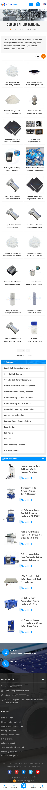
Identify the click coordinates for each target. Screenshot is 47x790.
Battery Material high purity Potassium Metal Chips (12, 169)
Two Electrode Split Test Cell (12, 747)
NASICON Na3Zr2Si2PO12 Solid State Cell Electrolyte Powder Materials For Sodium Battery (34, 340)
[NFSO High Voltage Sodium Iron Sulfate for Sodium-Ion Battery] (12, 185)
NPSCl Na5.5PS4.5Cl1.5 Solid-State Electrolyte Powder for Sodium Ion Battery (12, 340)
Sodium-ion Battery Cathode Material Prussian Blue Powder (34, 311)
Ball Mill (7, 439)
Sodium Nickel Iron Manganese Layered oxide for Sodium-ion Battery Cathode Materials (34, 226)
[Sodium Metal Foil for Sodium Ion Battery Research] (12, 270)
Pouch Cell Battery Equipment (17, 368)
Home (14, 29)
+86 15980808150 (22, 695)
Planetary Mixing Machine (11, 752)
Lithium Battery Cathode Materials (18, 397)
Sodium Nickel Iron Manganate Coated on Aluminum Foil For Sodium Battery (34, 197)
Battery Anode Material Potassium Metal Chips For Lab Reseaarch (35, 169)
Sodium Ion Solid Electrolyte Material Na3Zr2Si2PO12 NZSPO (34, 112)
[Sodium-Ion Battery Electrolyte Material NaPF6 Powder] (35, 242)
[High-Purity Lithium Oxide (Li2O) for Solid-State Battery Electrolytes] (12, 71)
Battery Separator (8, 730)
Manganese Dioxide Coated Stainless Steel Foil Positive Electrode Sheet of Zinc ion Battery (12, 140)
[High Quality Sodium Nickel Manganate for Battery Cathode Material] (35, 71)
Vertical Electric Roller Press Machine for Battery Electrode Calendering (31, 557)
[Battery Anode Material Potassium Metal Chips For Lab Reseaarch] (35, 156)
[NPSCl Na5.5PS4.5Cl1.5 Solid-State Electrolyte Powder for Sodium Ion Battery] (12, 328)
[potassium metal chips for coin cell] (35, 128)
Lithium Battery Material (11, 722)
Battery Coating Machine (11, 735)
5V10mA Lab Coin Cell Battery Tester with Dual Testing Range (31, 579)
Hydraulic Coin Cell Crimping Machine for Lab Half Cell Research (32, 491)
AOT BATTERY (27, 777)
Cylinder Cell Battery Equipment (17, 380)
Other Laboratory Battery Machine (18, 392)
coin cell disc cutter (9, 743)
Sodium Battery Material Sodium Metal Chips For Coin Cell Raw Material (34, 283)
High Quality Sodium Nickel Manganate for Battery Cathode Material (34, 83)
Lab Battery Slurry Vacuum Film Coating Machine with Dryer (30, 601)
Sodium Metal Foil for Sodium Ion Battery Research (12, 283)
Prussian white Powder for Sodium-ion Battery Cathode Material (12, 254)
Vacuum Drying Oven (9, 756)
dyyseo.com (35, 766)
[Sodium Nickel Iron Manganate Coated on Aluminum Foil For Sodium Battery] (35, 185)
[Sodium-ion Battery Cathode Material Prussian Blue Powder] (35, 299)
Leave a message (23, 785)
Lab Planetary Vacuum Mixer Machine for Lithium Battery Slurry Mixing (31, 623)
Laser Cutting (10, 427)
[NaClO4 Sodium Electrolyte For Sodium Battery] (12, 299)
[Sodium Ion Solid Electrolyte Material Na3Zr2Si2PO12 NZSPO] (35, 99)
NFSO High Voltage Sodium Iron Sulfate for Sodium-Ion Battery (12, 197)
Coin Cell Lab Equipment (14, 374)
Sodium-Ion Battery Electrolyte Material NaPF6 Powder (34, 254)
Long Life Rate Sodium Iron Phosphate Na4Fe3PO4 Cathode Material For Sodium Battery (12, 226)
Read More (11, 347)
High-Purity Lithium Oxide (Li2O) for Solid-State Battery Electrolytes (12, 83)
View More (25, 478)
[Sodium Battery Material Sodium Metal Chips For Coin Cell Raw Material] (35, 270)
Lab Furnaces (10, 433)
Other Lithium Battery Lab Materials (19, 409)
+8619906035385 (29, 654)
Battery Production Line (14, 415)
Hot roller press (7, 739)
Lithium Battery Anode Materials (17, 403)
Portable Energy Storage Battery (17, 421)
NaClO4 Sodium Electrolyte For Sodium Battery (12, 311)
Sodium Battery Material (14, 445)
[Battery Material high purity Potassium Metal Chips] (12, 156)
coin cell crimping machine (12, 726)
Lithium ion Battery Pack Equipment (19, 386)
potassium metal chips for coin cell (34, 140)
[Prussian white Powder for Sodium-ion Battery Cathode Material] (12, 242)
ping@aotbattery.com (19, 665)
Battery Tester (7, 718)
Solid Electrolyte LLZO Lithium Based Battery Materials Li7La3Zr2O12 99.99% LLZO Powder (12, 112)
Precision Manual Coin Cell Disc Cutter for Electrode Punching (30, 469)
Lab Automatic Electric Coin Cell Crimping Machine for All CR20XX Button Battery (30, 513)
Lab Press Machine (12, 450)
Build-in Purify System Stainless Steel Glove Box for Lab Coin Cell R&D (31, 535)
